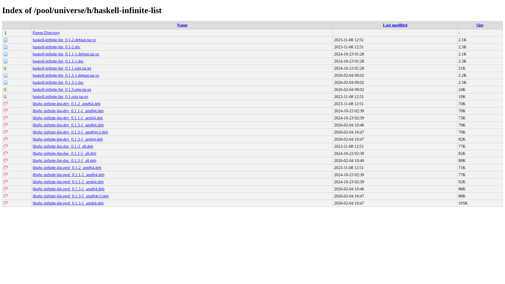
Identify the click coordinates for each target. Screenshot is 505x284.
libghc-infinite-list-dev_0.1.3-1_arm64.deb (68, 139)
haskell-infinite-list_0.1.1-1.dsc (58, 61)
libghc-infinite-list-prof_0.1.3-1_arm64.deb (68, 203)
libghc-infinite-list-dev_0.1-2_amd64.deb (66, 104)
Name (182, 25)
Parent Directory (46, 33)
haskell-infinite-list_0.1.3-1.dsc (58, 82)
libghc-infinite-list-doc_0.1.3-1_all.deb (64, 160)
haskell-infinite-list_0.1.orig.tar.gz (60, 96)
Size (479, 25)
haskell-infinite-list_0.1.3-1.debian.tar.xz (66, 75)
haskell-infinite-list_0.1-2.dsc (56, 47)
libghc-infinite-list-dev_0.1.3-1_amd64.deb (68, 125)
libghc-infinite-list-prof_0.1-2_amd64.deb (67, 167)
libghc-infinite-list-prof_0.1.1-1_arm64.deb (68, 182)
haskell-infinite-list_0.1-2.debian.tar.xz (64, 40)
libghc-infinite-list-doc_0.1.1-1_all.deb (64, 153)
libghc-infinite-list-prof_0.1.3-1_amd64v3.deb (71, 196)
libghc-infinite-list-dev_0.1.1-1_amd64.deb (68, 111)
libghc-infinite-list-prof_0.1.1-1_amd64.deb (68, 175)
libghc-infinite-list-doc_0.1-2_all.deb (63, 146)
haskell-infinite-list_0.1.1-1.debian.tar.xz (66, 54)
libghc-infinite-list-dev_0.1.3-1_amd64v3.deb (70, 132)
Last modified (395, 25)
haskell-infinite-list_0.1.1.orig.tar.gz (62, 68)
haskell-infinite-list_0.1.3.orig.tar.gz (62, 89)
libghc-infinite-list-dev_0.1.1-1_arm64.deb (68, 118)
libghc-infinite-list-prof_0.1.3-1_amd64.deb (68, 189)
